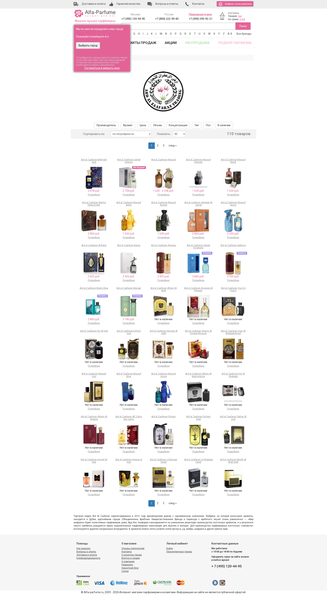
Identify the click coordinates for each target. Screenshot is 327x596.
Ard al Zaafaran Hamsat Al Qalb (164, 332)
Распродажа (197, 43)
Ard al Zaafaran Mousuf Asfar (128, 203)
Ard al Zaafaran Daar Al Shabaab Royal (233, 332)
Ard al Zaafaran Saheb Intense (128, 160)
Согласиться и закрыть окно (102, 68)
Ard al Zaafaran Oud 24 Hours (233, 289)
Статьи (125, 571)
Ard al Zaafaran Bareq (128, 245)
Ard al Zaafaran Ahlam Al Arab (163, 289)
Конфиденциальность (88, 558)
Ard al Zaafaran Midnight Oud (94, 160)
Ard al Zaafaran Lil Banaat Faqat (163, 460)
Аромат (128, 125)
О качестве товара (131, 555)
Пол (208, 125)
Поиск (243, 26)
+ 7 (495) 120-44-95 (226, 566)
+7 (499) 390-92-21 (200, 18)
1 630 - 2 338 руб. (163, 190)
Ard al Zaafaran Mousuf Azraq (163, 375)
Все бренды (244, 33)
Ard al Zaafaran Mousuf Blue (128, 375)
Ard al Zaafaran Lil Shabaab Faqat (198, 460)
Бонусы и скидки (130, 558)
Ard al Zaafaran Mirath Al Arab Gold (233, 460)
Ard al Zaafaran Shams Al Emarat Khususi (198, 332)
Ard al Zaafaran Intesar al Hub (128, 460)
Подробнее (94, 194)
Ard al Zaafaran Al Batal (93, 245)
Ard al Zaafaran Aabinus (233, 245)
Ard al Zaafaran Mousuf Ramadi (198, 160)
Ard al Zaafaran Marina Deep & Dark (94, 203)
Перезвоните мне (200, 14)
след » (173, 145)
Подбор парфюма (234, 43)
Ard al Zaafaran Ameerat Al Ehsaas (198, 289)
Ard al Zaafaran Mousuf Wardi (233, 160)
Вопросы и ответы (86, 551)
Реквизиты (127, 564)
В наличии (224, 125)
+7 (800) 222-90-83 (167, 18)
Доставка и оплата (86, 555)
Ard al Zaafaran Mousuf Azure (233, 203)
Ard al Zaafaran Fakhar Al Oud (233, 417)
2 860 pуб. (94, 233)
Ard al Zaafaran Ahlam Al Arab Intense (198, 375)
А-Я (230, 33)
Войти (169, 548)
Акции (171, 43)
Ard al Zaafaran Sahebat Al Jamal (198, 203)
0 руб (242, 19)
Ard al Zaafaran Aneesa (163, 245)
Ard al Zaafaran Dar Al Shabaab (233, 375)
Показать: (164, 133)
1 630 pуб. (198, 190)
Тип (196, 125)
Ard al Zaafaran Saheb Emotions (198, 246)
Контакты (126, 551)
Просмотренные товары (179, 551)
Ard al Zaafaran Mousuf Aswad (163, 203)
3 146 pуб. (129, 319)
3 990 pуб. (233, 276)
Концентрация (178, 125)
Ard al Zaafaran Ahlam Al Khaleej (94, 417)
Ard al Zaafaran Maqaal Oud (94, 375)
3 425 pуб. (94, 276)
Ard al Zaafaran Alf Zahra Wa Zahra (128, 417)
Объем (157, 125)
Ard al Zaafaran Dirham (163, 416)
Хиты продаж (143, 43)
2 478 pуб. (94, 190)
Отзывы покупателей (132, 548)
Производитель (106, 125)
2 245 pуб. (233, 233)
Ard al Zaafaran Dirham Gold (198, 417)
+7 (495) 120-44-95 (133, 18)
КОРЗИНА (233, 13)
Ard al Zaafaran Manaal (128, 288)
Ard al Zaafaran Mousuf (163, 159)
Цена (143, 125)
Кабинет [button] (238, 3)
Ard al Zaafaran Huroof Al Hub (94, 460)
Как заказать (83, 548)
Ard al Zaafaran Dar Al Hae (94, 331)
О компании (128, 561)
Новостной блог (130, 568)
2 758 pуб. (129, 190)
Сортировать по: (94, 133)
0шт (240, 16)
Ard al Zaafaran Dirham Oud (129, 332)
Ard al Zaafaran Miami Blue (94, 288)
